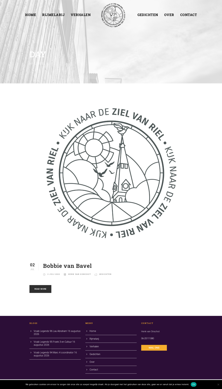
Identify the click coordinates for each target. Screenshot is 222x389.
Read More (40, 289)
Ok (193, 384)
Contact (188, 15)
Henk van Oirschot (79, 274)
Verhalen (81, 15)
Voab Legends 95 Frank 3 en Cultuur (53, 341)
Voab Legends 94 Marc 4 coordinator (54, 352)
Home (30, 15)
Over (169, 15)
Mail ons (154, 347)
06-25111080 (147, 338)
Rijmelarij (53, 15)
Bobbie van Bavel (67, 265)
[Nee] (218, 384)
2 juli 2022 (53, 274)
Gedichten (147, 15)
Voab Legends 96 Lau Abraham (50, 331)
